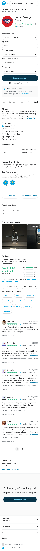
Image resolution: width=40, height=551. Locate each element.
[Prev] (17, 449)
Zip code (5, 42)
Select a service (8, 33)
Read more (32, 155)
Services (12, 102)
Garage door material (10, 58)
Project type (6, 67)
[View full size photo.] (14, 236)
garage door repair (17, 9)
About (4, 102)
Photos (20, 102)
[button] (7, 21)
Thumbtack (5, 9)
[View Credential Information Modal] (14, 460)
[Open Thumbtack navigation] (5, 3)
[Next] (22, 449)
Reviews (28, 102)
